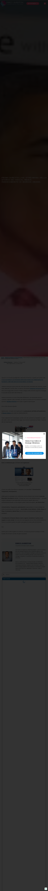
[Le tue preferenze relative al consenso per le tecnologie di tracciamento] (46, 889)
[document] (24, 445)
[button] (44, 433)
